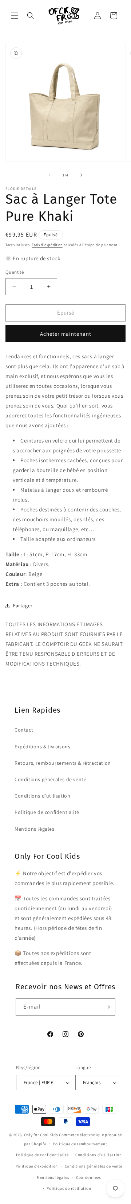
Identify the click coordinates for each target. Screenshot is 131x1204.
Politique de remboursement (80, 1143)
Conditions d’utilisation (98, 1154)
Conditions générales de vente (50, 779)
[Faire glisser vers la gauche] (49, 175)
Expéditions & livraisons (42, 746)
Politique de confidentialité (47, 812)
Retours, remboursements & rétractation (63, 763)
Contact (24, 729)
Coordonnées (88, 1177)
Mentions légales (35, 829)
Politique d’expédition (37, 1166)
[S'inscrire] (107, 1007)
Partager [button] (23, 605)
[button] (15, 16)
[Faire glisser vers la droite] (82, 175)
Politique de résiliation (69, 1188)
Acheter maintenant (65, 333)
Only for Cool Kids (41, 1134)
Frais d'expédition (47, 244)
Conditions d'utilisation (42, 795)
